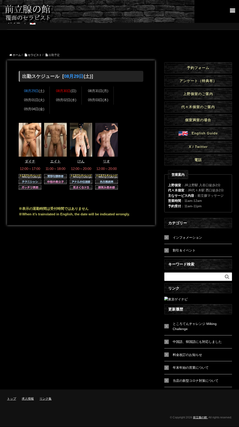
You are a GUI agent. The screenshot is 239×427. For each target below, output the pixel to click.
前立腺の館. (200, 417)
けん (80, 161)
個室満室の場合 (198, 120)
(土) (34, 91)
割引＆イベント (184, 250)
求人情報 (28, 398)
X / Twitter (198, 147)
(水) (66, 100)
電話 (198, 160)
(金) (34, 109)
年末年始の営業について (191, 367)
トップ (11, 398)
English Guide (203, 133)
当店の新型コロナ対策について (195, 380)
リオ (106, 161)
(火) (34, 100)
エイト (55, 161)
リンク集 (45, 398)
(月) (98, 91)
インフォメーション (187, 237)
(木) (98, 100)
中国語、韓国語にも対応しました (197, 342)
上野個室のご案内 (198, 94)
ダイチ (30, 161)
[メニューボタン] (232, 11)
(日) (66, 91)
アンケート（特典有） (198, 81)
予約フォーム (198, 68)
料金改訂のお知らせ (187, 355)
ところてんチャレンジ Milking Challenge (195, 326)
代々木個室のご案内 (198, 107)
